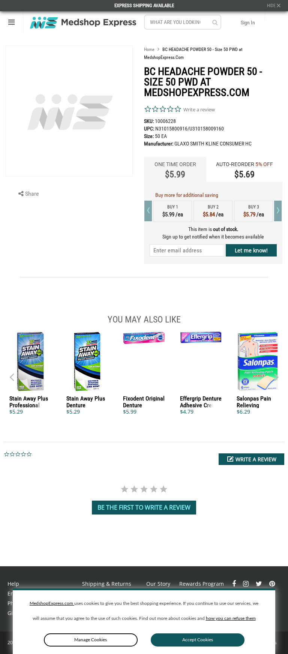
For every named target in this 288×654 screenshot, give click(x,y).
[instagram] (246, 584)
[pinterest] (272, 584)
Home (149, 49)
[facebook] (234, 584)
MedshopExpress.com (52, 603)
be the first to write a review (144, 507)
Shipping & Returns (106, 583)
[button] (251, 459)
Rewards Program (201, 583)
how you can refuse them (231, 618)
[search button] (215, 22)
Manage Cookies (90, 640)
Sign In (248, 23)
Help (13, 583)
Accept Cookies (197, 640)
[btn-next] (12, 374)
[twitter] (260, 584)
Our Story (158, 583)
